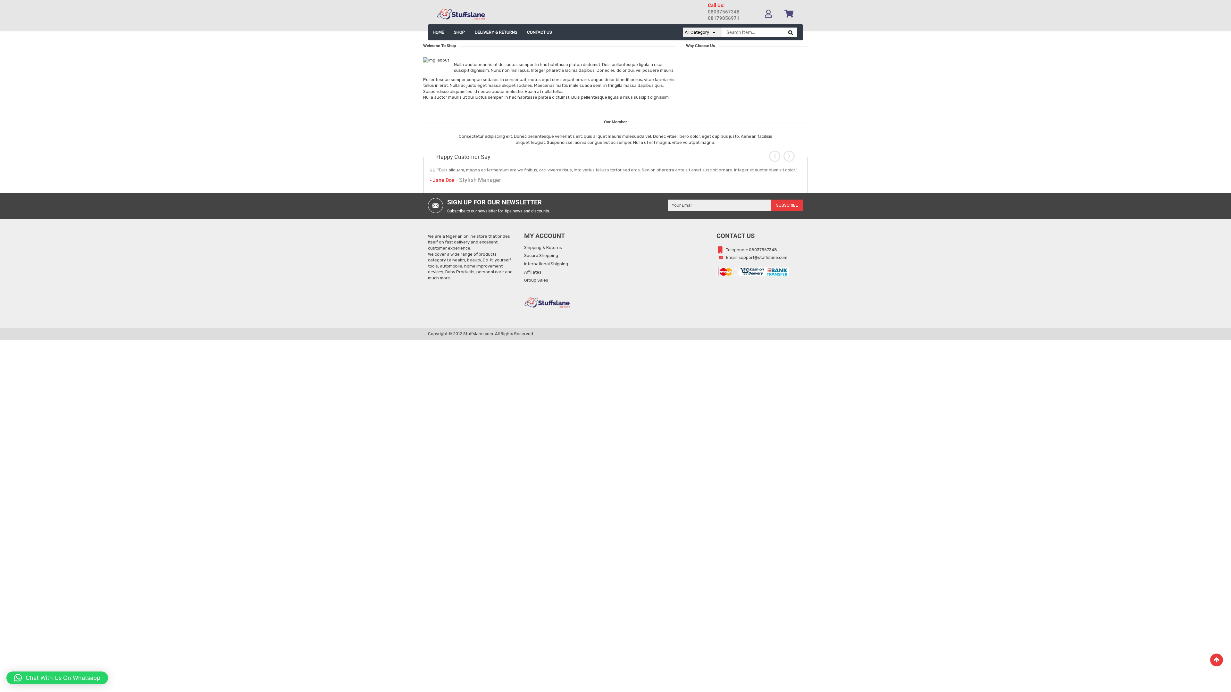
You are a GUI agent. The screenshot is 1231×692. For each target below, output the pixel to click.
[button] (774, 156)
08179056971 (724, 18)
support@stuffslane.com (763, 257)
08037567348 (724, 12)
